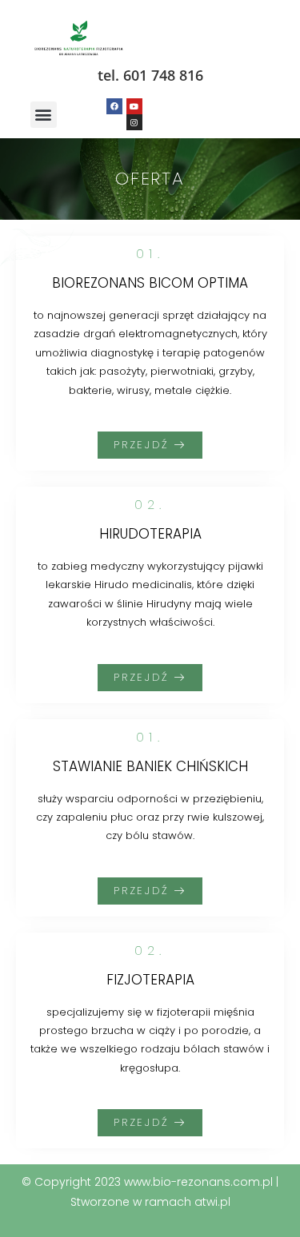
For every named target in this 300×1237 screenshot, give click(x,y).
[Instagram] (134, 122)
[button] (43, 114)
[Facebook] (114, 106)
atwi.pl (212, 1202)
